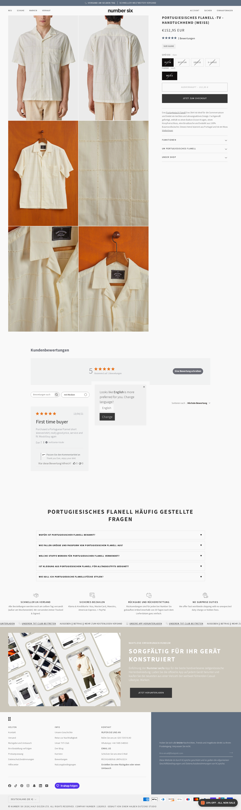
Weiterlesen (167, 130)
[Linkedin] (40, 785)
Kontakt (12, 732)
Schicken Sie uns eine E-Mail (114, 753)
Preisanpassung (15, 753)
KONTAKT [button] (106, 727)
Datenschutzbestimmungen (198, 763)
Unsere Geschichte (63, 732)
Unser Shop (169, 157)
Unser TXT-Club (62, 743)
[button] (20, 10)
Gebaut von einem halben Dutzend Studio (132, 806)
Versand (12, 737)
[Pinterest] (21, 785)
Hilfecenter (13, 764)
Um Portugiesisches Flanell (179, 148)
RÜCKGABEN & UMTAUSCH (114, 759)
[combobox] (191, 403)
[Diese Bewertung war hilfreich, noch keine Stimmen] (74, 463)
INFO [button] (57, 727)
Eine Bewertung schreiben (188, 371)
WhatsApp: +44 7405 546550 (114, 743)
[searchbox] (42, 394)
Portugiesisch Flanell (176, 112)
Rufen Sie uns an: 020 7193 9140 (116, 737)
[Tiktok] (15, 785)
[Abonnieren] (230, 752)
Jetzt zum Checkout (195, 98)
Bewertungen (61, 759)
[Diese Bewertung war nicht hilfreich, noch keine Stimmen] (80, 463)
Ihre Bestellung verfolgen (20, 748)
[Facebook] (9, 785)
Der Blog (59, 748)
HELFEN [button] (12, 727)
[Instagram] (28, 785)
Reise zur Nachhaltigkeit (66, 737)
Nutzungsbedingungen (65, 764)
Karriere (58, 753)
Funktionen (169, 139)
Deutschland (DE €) (22, 799)
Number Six (17, 806)
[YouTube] (46, 785)
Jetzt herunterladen (151, 692)
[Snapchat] (34, 785)
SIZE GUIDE (169, 46)
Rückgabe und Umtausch (20, 743)
